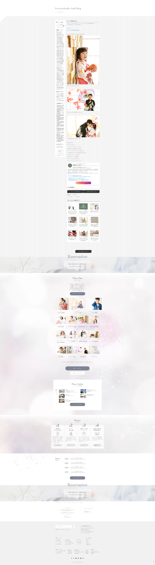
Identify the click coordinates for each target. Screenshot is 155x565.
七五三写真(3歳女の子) (70, 24)
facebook (76, 156)
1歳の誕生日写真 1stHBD (60, 50)
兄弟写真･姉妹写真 (59, 69)
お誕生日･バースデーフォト (60, 47)
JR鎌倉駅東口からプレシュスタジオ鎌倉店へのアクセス (77, 178)
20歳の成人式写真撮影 (60, 62)
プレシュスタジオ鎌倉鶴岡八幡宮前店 (73, 30)
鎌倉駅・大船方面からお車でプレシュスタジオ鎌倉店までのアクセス (79, 179)
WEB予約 (87, 550)
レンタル (60, 27)
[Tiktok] (83, 558)
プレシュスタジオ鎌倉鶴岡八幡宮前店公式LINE (75, 175)
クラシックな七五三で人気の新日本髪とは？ (87, 531)
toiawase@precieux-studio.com (67, 512)
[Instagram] (68, 187)
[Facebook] (69, 187)
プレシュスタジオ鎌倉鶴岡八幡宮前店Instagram (83, 183)
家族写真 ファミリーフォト (60, 67)
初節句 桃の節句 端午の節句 (60, 46)
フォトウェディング (59, 66)
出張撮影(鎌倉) (77, 550)
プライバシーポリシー (94, 550)
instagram (77, 154)
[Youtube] (70, 187)
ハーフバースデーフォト (60, 49)
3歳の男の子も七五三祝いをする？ (86, 530)
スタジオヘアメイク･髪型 (60, 83)
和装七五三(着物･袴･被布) (60, 34)
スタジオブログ (70, 549)
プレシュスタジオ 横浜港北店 (60, 100)
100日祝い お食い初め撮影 (60, 43)
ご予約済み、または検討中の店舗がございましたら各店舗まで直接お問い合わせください (67, 510)
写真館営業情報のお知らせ (60, 79)
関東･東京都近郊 (88, 539)
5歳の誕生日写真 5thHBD (60, 55)
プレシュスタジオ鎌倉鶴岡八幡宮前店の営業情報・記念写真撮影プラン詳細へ (79, 176)
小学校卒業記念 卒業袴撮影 (60, 61)
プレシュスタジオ (59, 99)
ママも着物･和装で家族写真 (60, 70)
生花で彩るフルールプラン (60, 82)
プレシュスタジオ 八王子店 (60, 98)
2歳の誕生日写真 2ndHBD (60, 51)
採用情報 (92, 549)
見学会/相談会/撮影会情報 (60, 87)
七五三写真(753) (59, 33)
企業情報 (87, 553)
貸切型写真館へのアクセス (60, 78)
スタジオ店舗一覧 (88, 537)
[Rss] (73, 187)
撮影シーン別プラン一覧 (91, 191)
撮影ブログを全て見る (60, 31)
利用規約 (92, 553)
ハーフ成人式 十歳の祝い (60, 57)
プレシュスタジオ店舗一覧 (75, 191)
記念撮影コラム (70, 550)
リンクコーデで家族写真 (60, 71)
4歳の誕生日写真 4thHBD (60, 54)
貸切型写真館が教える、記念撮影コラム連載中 (60, 147)
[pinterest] (78, 558)
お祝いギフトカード (77, 549)
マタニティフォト (59, 65)
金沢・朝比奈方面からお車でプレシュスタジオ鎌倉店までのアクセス (79, 180)
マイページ (87, 549)
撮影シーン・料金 (58, 537)
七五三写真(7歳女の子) (60, 41)
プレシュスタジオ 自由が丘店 (60, 93)
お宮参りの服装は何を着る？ (85, 529)
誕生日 (63, 27)
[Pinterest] (72, 187)
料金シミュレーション (59, 553)
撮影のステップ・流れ (59, 549)
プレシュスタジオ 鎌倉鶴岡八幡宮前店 (89, 23)
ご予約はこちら (81, 150)
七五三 (58, 27)
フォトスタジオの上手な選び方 (85, 532)
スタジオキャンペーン (60, 86)
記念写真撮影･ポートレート (60, 75)
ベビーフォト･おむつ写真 (60, 45)
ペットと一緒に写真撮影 (60, 63)
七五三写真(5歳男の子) (78, 24)
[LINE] (76, 558)
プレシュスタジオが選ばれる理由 (61, 550)
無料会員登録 (76, 553)
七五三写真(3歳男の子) (60, 38)
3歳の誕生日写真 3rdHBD (60, 53)
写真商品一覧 (70, 553)
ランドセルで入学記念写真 (60, 59)
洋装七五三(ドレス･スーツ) (60, 35)
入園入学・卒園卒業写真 (60, 58)
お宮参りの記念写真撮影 (60, 42)
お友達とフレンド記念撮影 (60, 74)
